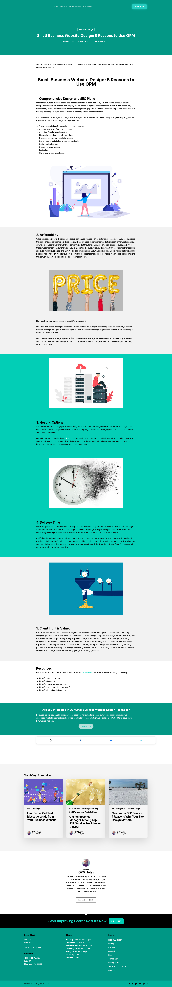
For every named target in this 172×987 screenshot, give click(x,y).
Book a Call (139, 6)
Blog (110, 955)
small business (87, 672)
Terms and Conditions (117, 966)
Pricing (111, 943)
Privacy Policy (113, 962)
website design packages (113, 715)
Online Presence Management (47, 984)
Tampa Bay (113, 959)
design (68, 438)
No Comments (101, 41)
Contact (111, 951)
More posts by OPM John (86, 900)
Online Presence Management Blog (83, 808)
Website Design (86, 29)
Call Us (116, 921)
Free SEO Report (115, 940)
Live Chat (28, 939)
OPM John (69, 41)
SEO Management (76, 812)
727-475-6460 (35, 947)
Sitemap (111, 970)
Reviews (111, 947)
